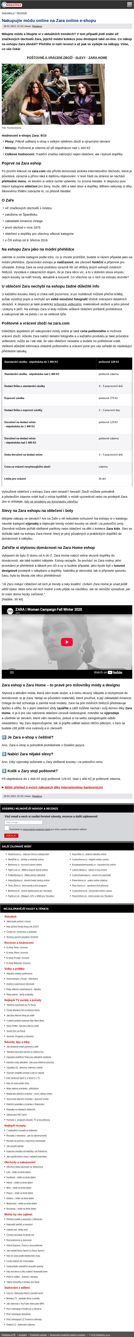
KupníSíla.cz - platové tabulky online (89, 854)
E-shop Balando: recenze (18, 963)
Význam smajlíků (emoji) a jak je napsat (25, 1073)
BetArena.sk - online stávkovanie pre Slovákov (30, 891)
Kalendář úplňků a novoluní (19, 1224)
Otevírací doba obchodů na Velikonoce (24, 1167)
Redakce (37, 26)
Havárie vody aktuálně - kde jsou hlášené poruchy (30, 1062)
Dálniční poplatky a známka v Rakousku (25, 1104)
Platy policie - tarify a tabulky (19, 994)
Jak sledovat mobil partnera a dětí (22, 1046)
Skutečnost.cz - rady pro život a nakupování (28, 854)
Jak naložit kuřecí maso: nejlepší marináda (26, 1156)
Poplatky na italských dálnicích (20, 1109)
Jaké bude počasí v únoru (18, 921)
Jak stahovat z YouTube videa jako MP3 (25, 1303)
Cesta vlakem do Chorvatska (20, 1261)
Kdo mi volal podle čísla (17, 1083)
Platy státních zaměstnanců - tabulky (23, 989)
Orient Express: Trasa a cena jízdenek (24, 1245)
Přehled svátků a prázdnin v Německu (24, 1219)
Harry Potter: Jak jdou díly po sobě (22, 1026)
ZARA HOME (97, 57)
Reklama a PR (9, 1335)
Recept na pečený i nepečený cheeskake (26, 1141)
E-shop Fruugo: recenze (17, 958)
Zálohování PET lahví (16, 1114)
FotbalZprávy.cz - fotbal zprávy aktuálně (26, 875)
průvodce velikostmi (67, 304)
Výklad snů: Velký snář (17, 1229)
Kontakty (23, 1335)
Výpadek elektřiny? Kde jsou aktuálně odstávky (28, 1057)
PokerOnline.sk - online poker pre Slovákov (92, 896)
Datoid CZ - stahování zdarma (20, 1324)
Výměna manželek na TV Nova (21, 1005)
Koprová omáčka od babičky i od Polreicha (26, 1151)
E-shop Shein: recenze (17, 952)
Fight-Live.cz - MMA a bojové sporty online (28, 870)
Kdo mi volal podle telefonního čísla (23, 1256)
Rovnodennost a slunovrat (18, 1240)
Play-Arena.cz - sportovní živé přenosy (90, 885)
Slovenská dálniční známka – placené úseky (27, 1099)
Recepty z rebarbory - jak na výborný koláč (26, 1135)
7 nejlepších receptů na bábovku (21, 1130)
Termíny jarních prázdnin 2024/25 (22, 937)
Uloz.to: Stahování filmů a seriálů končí (24, 1293)
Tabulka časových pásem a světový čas (25, 1052)
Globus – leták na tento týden (20, 1198)
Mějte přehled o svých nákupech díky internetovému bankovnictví (54, 787)
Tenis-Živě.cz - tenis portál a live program (27, 885)
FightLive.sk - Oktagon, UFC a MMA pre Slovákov (31, 896)
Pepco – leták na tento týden (19, 1193)
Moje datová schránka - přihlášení (22, 1088)
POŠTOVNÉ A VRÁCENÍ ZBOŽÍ (50, 57)
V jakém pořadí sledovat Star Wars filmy (25, 1020)
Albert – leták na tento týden (19, 1182)
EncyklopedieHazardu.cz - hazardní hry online (94, 864)
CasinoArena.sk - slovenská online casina (92, 891)
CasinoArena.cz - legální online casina (90, 859)
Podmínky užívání (38, 1335)
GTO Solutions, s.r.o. (100, 1335)
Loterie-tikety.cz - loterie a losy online (89, 870)
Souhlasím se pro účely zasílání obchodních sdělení (48, 829)
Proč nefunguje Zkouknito (18, 1314)
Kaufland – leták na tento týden (21, 1177)
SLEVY (80, 57)
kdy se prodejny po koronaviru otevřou (51, 501)
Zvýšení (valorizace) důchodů (20, 984)
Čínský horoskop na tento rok (20, 1235)
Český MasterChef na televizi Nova (23, 1010)
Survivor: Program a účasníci (20, 1036)
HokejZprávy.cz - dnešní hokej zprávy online (29, 880)
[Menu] (129, 4)
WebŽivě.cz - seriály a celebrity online (26, 859)
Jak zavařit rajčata (15, 1146)
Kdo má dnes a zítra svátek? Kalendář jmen (27, 1271)
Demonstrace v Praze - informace (22, 979)
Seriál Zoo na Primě (15, 1031)
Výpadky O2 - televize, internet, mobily (24, 1067)
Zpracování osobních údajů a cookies (67, 1335)
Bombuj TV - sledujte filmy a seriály (23, 1298)
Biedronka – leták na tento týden (21, 1203)
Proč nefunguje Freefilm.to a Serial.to (24, 1309)
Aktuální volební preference (19, 973)
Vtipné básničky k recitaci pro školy (22, 1282)
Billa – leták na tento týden (18, 1188)
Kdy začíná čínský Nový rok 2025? (22, 926)
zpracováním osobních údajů (36, 829)
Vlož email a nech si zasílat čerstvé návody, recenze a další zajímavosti (51, 816)
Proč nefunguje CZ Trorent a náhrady (24, 1319)
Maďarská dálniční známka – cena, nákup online (29, 1094)
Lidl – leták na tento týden (18, 1172)
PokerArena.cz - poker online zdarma (89, 880)
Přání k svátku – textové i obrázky (22, 1277)
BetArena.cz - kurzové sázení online (25, 864)
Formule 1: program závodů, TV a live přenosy (28, 1120)
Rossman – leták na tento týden (21, 1209)
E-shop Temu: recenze (17, 947)
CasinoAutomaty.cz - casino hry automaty (91, 875)
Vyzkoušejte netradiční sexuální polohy (24, 1266)
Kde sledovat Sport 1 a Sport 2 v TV (23, 1078)
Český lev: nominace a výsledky (21, 932)
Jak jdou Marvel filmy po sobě (20, 1015)
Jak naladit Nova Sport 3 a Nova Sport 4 (25, 1250)
